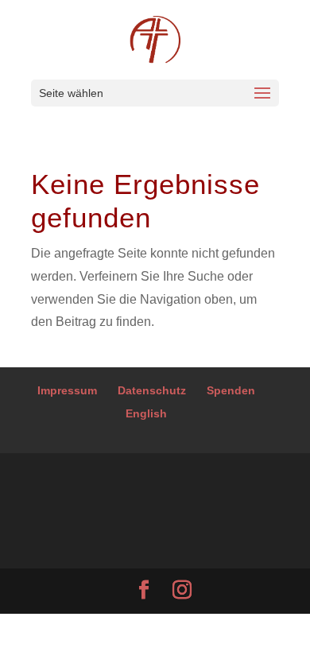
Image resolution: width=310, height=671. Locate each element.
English (146, 413)
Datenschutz (152, 390)
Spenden (231, 390)
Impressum (67, 390)
